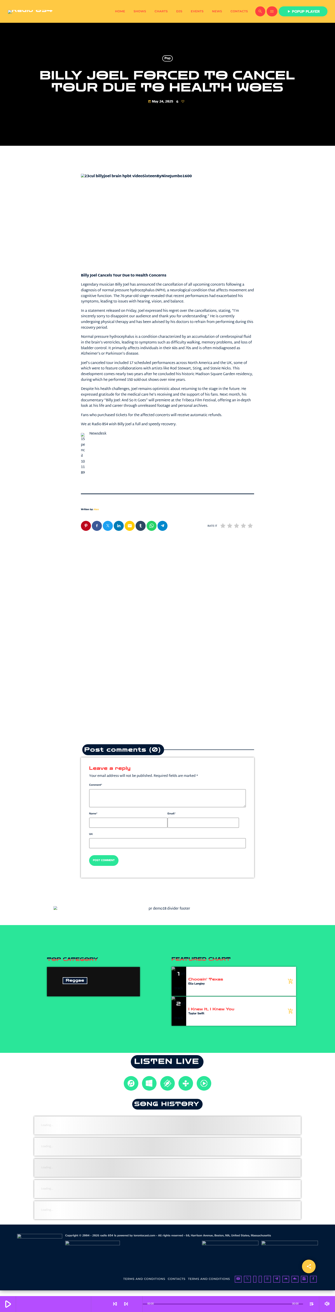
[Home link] (30, 11)
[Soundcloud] (285, 1279)
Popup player (303, 11)
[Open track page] (137, 1304)
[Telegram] (276, 1279)
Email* (171, 813)
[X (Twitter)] (247, 1279)
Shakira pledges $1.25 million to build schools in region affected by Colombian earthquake (122, 655)
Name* (93, 813)
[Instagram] (304, 1279)
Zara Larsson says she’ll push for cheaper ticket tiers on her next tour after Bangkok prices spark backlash (211, 658)
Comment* (95, 785)
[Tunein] (254, 1279)
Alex (96, 509)
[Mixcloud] (294, 1279)
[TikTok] (260, 1279)
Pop (167, 58)
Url (91, 834)
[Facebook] (313, 1279)
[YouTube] (238, 1279)
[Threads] (267, 1279)
